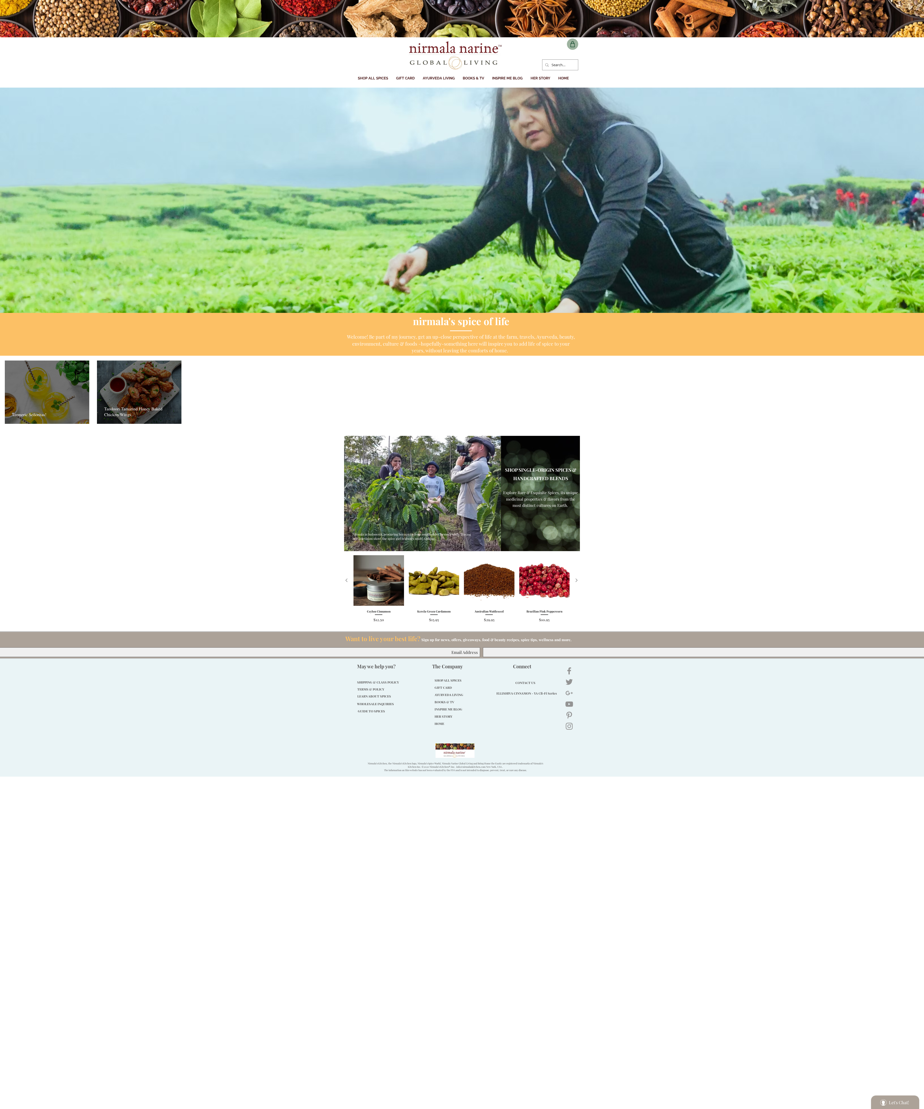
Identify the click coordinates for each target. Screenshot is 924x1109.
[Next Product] (576, 580)
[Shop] (572, 44)
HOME (439, 724)
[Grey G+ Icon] (569, 693)
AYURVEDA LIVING (449, 695)
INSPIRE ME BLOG (448, 709)
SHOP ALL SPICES (448, 680)
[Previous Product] (346, 580)
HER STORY (443, 716)
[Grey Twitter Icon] (569, 682)
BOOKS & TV (444, 702)
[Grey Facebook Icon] (569, 671)
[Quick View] (378, 580)
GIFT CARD (443, 687)
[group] (461, 589)
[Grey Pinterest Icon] (569, 715)
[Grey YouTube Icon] (569, 704)
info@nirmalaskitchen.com (471, 766)
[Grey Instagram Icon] (569, 726)
